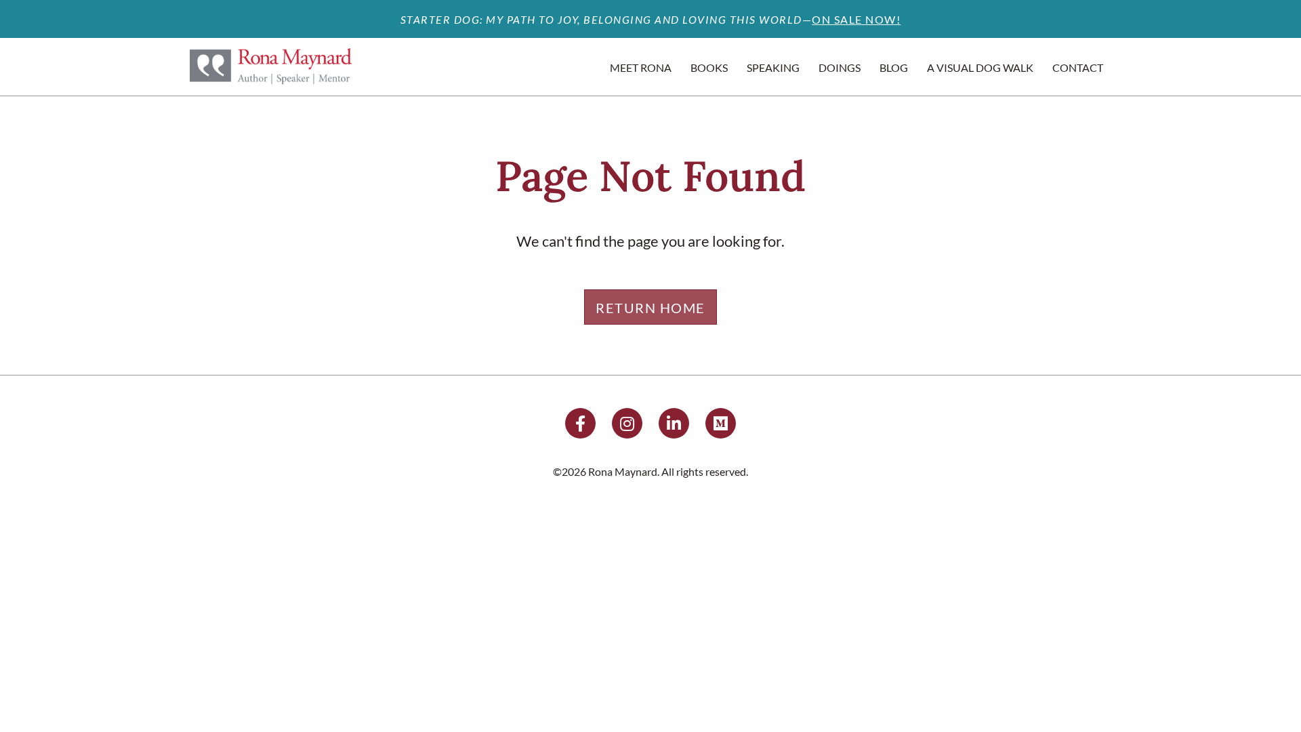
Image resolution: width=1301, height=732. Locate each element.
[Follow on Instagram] (627, 423)
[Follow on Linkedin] (674, 423)
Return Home (650, 308)
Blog (894, 67)
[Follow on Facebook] (580, 423)
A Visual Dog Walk (980, 67)
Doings (840, 67)
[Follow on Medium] (720, 423)
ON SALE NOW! (856, 19)
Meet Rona (641, 67)
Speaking (773, 67)
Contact (1077, 67)
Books (709, 67)
